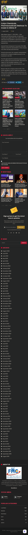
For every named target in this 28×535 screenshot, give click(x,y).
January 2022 (6, 389)
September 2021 (7, 399)
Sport (2, 516)
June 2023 (5, 346)
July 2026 (5, 253)
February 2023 (6, 356)
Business (5, 97)
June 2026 (5, 256)
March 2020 (6, 444)
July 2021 (5, 403)
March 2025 (6, 293)
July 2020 (5, 434)
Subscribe (21, 227)
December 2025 (7, 271)
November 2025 (7, 273)
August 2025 (6, 281)
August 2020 (6, 431)
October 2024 (6, 306)
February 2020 (6, 446)
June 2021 (5, 406)
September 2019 (7, 454)
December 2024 (7, 301)
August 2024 (6, 311)
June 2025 (5, 286)
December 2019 (7, 451)
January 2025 (6, 298)
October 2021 (6, 396)
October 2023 (6, 336)
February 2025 (6, 296)
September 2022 (7, 368)
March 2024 (6, 323)
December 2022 (7, 361)
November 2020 (7, 424)
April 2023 (5, 351)
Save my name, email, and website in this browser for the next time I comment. (14, 164)
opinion (2, 522)
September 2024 (7, 308)
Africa (2, 519)
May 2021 (5, 409)
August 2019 (6, 456)
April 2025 (5, 291)
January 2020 (6, 449)
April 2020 (5, 441)
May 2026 (5, 258)
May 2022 (5, 378)
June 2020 (5, 436)
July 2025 (5, 283)
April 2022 (5, 381)
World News (3, 513)
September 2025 (7, 278)
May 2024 (5, 318)
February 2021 (6, 416)
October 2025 (6, 276)
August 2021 (6, 401)
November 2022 (7, 363)
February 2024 (6, 326)
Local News (3, 507)
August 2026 (6, 251)
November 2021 (7, 393)
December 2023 (7, 331)
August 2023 (6, 341)
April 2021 (5, 411)
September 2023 (7, 338)
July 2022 (5, 373)
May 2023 (5, 348)
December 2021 (7, 391)
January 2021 (6, 419)
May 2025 (5, 288)
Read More (14, 488)
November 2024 (7, 303)
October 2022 (6, 366)
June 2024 (5, 316)
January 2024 (6, 328)
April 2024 (5, 321)
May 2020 (5, 439)
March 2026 (6, 263)
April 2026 (5, 261)
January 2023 (6, 358)
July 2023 (5, 343)
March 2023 (6, 353)
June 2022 (5, 376)
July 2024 (5, 313)
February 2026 (6, 266)
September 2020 (7, 429)
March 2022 (6, 383)
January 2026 (6, 268)
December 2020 (7, 421)
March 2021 (6, 413)
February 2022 (6, 386)
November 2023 (7, 333)
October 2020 (6, 426)
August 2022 (6, 371)
